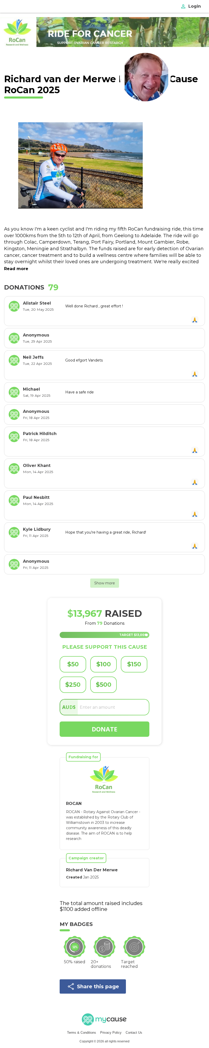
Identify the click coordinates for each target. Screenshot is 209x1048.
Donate (104, 729)
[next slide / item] (153, 165)
